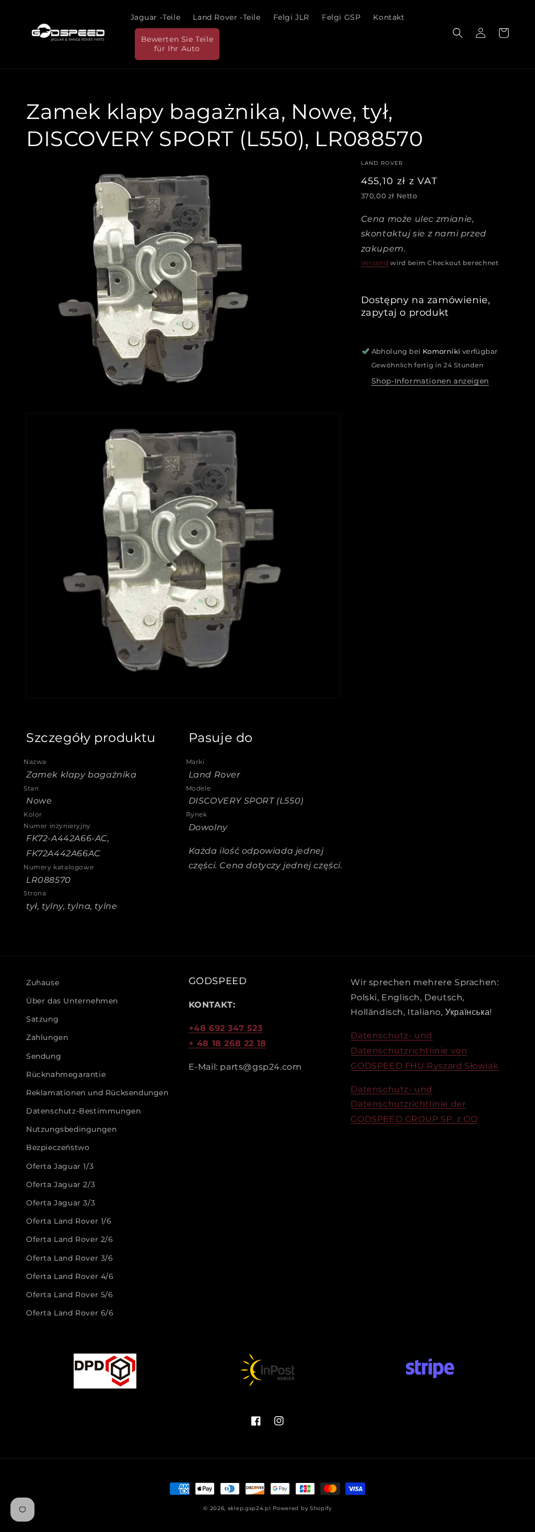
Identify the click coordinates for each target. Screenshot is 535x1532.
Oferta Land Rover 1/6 (69, 1221)
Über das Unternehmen (72, 1001)
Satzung (42, 1019)
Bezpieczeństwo (57, 1147)
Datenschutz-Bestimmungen (83, 1111)
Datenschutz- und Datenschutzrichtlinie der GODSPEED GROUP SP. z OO (414, 1104)
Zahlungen (47, 1037)
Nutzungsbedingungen (71, 1129)
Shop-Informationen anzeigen (430, 381)
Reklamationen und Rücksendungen (97, 1092)
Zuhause (42, 982)
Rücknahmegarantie (66, 1074)
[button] (457, 32)
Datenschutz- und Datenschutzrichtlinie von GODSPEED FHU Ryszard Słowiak (424, 1051)
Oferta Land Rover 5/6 (69, 1294)
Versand (375, 263)
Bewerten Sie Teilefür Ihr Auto (177, 43)
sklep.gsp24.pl (250, 1508)
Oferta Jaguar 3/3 (60, 1202)
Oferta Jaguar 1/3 (60, 1166)
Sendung (43, 1056)
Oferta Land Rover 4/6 (70, 1276)
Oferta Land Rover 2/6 (69, 1239)
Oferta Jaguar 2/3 (60, 1184)
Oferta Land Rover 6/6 (70, 1313)
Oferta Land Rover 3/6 (69, 1258)
